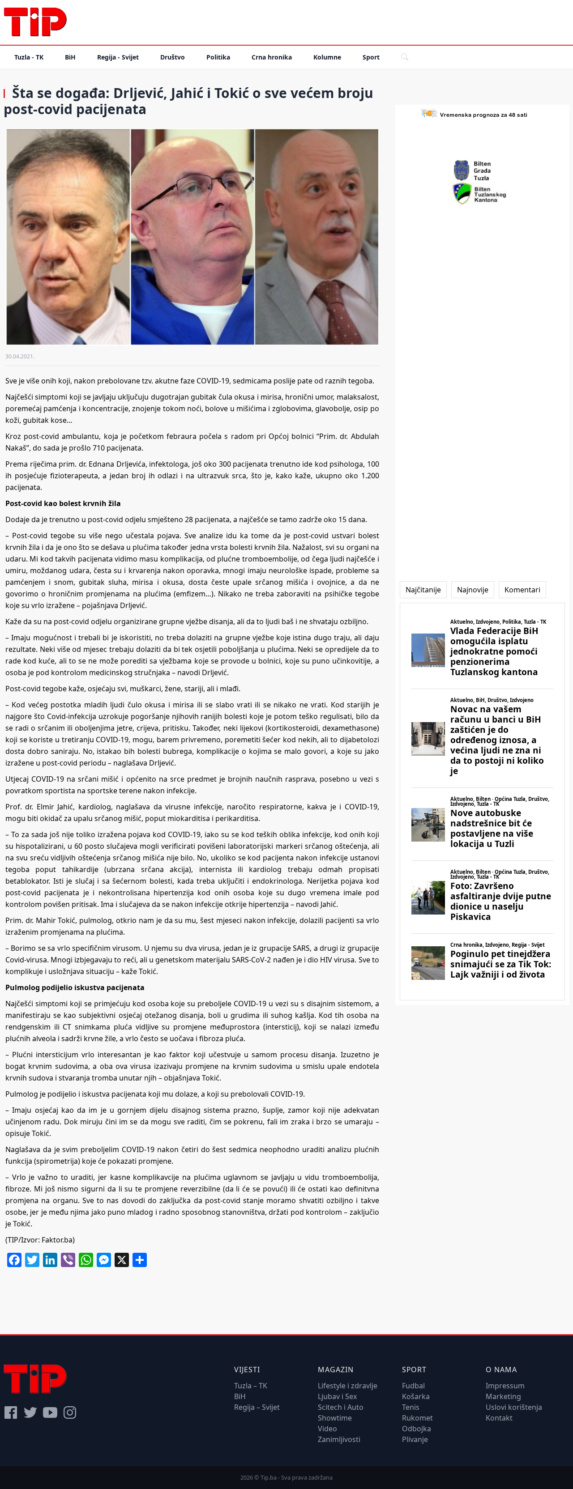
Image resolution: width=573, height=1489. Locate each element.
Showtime (335, 1418)
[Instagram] (70, 1412)
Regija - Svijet (118, 57)
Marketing (503, 1396)
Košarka (416, 1396)
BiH (70, 57)
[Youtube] (50, 1412)
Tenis (410, 1407)
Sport (371, 57)
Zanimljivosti (339, 1439)
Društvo (172, 57)
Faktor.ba (57, 1240)
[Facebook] (11, 1412)
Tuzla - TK (28, 57)
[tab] (423, 590)
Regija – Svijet (257, 1407)
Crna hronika (272, 57)
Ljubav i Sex (337, 1396)
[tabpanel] (482, 802)
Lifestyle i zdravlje (347, 1386)
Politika (218, 57)
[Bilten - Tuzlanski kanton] (482, 193)
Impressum (505, 1386)
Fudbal (413, 1386)
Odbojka (416, 1429)
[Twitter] (30, 1412)
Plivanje (415, 1439)
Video (327, 1429)
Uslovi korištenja (514, 1407)
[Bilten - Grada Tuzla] (482, 170)
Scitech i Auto (340, 1407)
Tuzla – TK (250, 1386)
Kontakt (499, 1418)
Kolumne (327, 57)
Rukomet (417, 1418)
